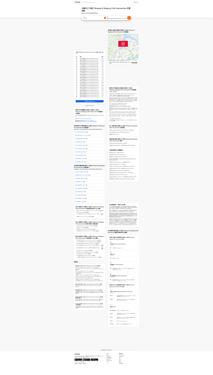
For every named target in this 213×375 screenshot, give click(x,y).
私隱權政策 (80, 363)
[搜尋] (129, 18)
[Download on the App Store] (86, 360)
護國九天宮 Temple (120, 152)
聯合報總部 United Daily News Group (130, 176)
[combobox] (93, 18)
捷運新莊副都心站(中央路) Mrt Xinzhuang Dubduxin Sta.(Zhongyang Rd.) (122, 178)
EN (107, 361)
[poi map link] (123, 49)
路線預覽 (101, 210)
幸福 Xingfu (125, 143)
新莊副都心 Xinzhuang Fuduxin (114, 145)
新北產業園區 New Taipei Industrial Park (128, 145)
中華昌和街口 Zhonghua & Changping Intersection (118, 174)
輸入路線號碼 (121, 355)
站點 (120, 360)
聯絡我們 (84, 363)
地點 (120, 357)
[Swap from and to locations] (105, 18)
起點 (84, 17)
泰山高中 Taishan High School (114, 164)
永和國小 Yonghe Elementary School (115, 166)
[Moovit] (77, 2)
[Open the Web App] (94, 360)
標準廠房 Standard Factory (114, 134)
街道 (120, 358)
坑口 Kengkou (123, 164)
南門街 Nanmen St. (112, 152)
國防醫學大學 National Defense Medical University (118, 172)
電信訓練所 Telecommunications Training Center (118, 156)
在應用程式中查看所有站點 (90, 101)
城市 (120, 361)
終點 (107, 17)
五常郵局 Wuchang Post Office (114, 168)
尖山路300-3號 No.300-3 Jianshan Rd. (116, 176)
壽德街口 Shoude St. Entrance (128, 166)
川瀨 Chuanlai (130, 172)
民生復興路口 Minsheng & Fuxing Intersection (117, 154)
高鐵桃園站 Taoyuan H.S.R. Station (127, 168)
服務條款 (76, 363)
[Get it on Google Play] (78, 360)
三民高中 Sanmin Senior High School (115, 143)
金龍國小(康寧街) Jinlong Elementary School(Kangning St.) (119, 170)
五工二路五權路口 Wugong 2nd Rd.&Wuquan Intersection (119, 132)
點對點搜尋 (121, 363)
